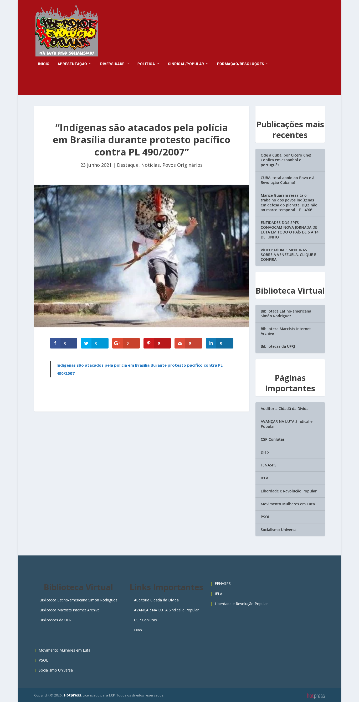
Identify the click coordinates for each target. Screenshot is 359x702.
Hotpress (72, 695)
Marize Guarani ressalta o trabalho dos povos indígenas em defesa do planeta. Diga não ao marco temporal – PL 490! (289, 202)
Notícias (150, 165)
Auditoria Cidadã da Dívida (285, 408)
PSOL (265, 516)
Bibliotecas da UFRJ (278, 346)
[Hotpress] (316, 696)
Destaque (128, 165)
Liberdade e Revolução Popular (289, 490)
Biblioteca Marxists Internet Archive (286, 331)
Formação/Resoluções (240, 64)
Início (44, 64)
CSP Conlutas (273, 439)
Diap (265, 452)
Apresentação (72, 64)
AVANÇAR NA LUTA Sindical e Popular (286, 424)
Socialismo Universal (279, 529)
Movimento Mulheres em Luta (288, 503)
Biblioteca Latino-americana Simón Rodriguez (286, 313)
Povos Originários (182, 165)
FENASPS (268, 464)
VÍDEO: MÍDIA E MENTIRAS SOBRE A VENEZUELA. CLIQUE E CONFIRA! (288, 254)
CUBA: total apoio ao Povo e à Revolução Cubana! (287, 180)
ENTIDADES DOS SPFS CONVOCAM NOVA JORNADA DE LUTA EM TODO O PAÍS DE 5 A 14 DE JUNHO (290, 230)
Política (146, 64)
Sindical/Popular (186, 64)
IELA (264, 477)
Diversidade (112, 64)
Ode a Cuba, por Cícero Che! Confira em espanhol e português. (286, 160)
